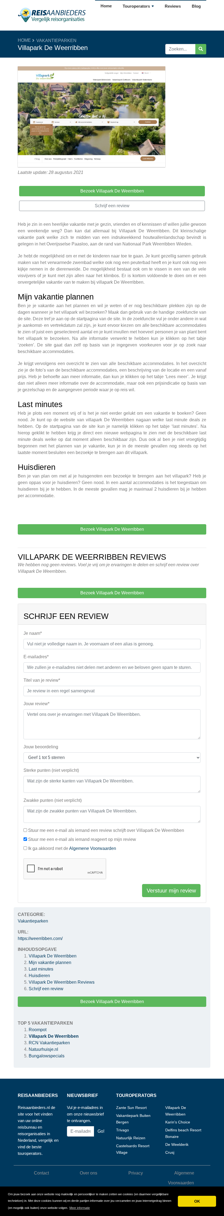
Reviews (173, 6)
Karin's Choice (177, 1122)
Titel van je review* (41, 680)
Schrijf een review (46, 988)
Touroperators (136, 6)
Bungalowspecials (46, 1056)
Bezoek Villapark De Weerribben (112, 1001)
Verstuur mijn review (171, 891)
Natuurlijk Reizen (130, 1138)
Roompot (37, 1029)
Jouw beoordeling (40, 747)
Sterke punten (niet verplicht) (51, 770)
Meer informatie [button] (79, 1207)
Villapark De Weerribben (52, 956)
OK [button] (197, 1201)
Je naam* (32, 633)
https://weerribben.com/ (40, 938)
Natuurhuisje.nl (43, 1049)
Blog (196, 6)
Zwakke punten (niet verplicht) (52, 800)
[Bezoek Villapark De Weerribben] (91, 117)
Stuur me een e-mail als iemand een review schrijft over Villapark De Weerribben (106, 830)
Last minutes (41, 969)
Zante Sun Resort (131, 1107)
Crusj (169, 1152)
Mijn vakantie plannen (51, 962)
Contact (41, 1173)
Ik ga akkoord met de (72, 848)
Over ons (88, 1173)
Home (106, 6)
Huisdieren (39, 975)
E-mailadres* (36, 656)
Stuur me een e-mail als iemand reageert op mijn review (82, 839)
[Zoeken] (200, 49)
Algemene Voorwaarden (92, 848)
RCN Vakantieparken (49, 1042)
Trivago (122, 1130)
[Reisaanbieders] (52, 15)
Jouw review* (36, 703)
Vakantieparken (56, 40)
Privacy (135, 1173)
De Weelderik (176, 1144)
